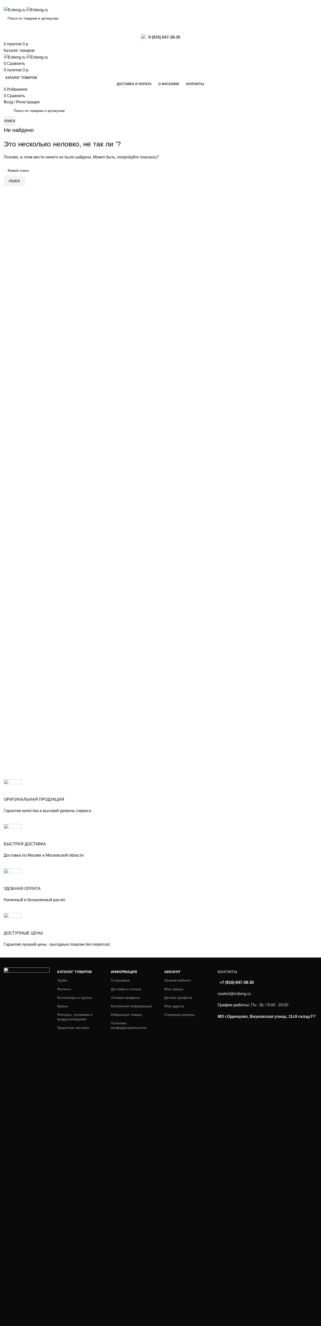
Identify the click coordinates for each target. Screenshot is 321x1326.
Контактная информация (131, 1006)
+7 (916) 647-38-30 (236, 982)
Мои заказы (173, 989)
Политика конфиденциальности (128, 1025)
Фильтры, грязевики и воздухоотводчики (75, 1017)
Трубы (62, 980)
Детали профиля (178, 998)
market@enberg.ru (234, 994)
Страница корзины (179, 1015)
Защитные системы (73, 1028)
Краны (62, 1006)
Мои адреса (174, 1006)
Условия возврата (125, 998)
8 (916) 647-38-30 (164, 37)
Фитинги (64, 989)
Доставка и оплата (126, 989)
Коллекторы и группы (74, 998)
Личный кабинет (177, 980)
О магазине (120, 980)
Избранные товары (126, 1015)
